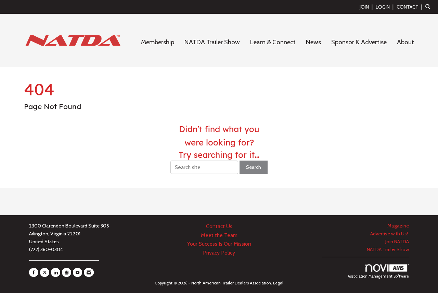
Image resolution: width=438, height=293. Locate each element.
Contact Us (219, 226)
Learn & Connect (273, 42)
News (313, 42)
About (405, 42)
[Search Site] (429, 6)
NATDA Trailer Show (212, 42)
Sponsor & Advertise (359, 42)
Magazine (398, 226)
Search (253, 167)
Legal (278, 282)
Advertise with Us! (389, 234)
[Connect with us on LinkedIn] (55, 272)
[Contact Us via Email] (89, 272)
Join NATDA (397, 241)
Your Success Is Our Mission (219, 244)
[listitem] (367, 6)
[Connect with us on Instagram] (66, 272)
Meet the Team (219, 235)
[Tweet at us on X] (44, 272)
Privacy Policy (219, 252)
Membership (157, 42)
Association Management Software (378, 276)
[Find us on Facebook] (33, 272)
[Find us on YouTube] (77, 272)
